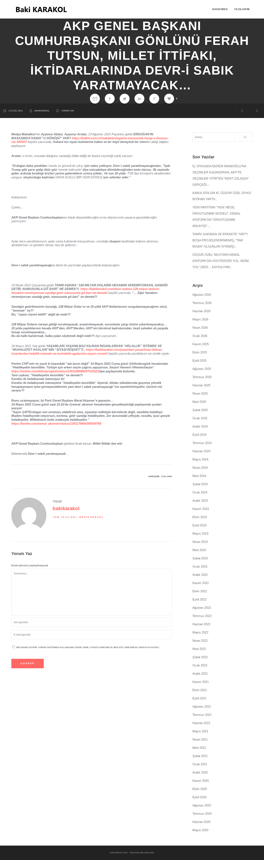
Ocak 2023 (199, 566)
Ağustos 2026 (201, 294)
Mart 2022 (199, 649)
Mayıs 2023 (200, 533)
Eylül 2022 (199, 599)
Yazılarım (166, 476)
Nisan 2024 (200, 467)
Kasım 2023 (200, 509)
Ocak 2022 (199, 665)
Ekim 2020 (199, 789)
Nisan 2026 (200, 327)
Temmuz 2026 (202, 303)
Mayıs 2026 (200, 319)
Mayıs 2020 (200, 830)
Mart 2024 (199, 476)
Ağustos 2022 (201, 607)
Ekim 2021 (199, 690)
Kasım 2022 (200, 583)
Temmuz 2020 (202, 813)
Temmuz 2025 (202, 377)
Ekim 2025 (199, 352)
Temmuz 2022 (202, 616)
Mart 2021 (199, 747)
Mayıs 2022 (200, 632)
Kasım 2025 (200, 344)
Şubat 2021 (200, 756)
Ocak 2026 (199, 336)
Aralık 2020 (200, 772)
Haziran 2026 (201, 311)
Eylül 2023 (199, 525)
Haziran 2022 (201, 624)
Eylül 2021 (199, 698)
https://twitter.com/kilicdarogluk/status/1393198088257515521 (55, 371)
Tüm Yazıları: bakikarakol (78, 517)
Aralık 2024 (200, 426)
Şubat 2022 (200, 657)
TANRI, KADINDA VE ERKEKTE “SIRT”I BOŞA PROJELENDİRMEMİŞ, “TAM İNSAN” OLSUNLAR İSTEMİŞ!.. (220, 240)
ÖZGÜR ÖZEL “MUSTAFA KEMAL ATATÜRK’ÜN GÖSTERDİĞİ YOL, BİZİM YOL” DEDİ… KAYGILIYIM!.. (220, 261)
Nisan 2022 (200, 640)
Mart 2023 (199, 550)
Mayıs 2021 (200, 731)
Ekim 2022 (199, 591)
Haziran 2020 (201, 822)
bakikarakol (42, 111)
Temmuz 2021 (202, 714)
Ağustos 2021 (201, 706)
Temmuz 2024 (202, 443)
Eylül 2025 (199, 360)
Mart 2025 (199, 401)
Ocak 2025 (199, 418)
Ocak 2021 (199, 764)
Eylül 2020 (199, 797)
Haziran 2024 (201, 451)
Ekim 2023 (199, 517)
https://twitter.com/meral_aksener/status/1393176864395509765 (56, 423)
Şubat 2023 (200, 558)
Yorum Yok (67, 111)
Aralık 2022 (200, 574)
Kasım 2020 (200, 780)
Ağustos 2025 (201, 368)
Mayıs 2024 (200, 459)
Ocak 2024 (199, 492)
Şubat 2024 (200, 484)
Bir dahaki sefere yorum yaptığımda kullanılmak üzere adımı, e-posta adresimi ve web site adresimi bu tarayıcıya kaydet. (88, 647)
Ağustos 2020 (201, 805)
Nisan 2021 (200, 739)
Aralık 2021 (200, 673)
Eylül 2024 (199, 434)
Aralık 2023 (200, 500)
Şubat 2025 (200, 410)
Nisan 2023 (200, 541)
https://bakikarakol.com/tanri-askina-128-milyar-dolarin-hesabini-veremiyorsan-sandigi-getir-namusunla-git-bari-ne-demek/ (85, 290)
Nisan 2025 (200, 393)
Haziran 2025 (201, 385)
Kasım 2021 (200, 682)
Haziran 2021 (201, 723)
